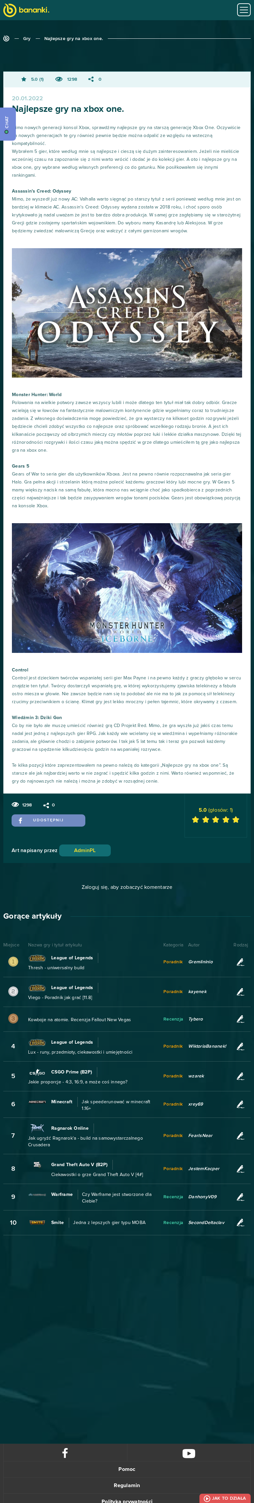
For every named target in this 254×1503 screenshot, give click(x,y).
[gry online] (26, 11)
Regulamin (127, 1485)
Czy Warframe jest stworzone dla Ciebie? (116, 1198)
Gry (27, 38)
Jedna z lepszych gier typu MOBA (109, 1222)
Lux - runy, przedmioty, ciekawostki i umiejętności (80, 1052)
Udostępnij (48, 820)
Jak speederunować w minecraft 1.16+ (116, 1105)
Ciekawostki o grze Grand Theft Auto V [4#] (97, 1174)
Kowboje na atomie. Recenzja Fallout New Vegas (79, 1020)
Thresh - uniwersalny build (56, 968)
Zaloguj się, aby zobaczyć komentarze (127, 887)
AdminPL (85, 850)
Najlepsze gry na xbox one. (73, 38)
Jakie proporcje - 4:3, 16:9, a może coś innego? (77, 1082)
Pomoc (126, 1469)
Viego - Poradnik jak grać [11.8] (60, 997)
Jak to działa (229, 1498)
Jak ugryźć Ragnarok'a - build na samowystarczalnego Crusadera (85, 1141)
